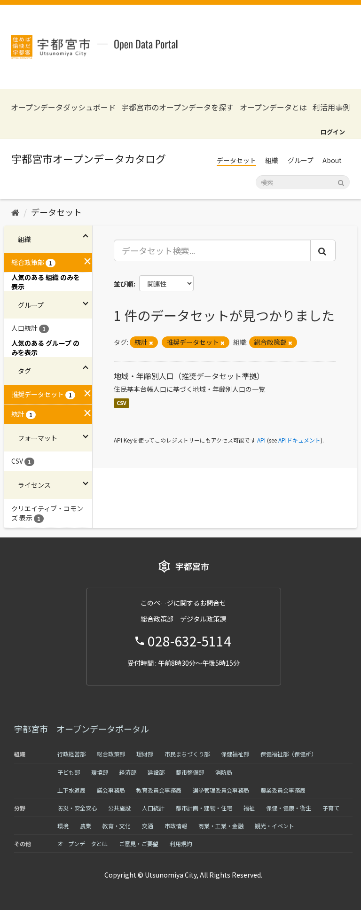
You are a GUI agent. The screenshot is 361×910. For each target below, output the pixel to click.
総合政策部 (111, 754)
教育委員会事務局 (158, 790)
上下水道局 (71, 790)
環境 (63, 826)
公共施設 (119, 808)
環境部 (99, 772)
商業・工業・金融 (220, 826)
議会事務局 (111, 790)
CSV (121, 402)
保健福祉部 (235, 754)
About (332, 160)
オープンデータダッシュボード (63, 107)
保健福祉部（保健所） (288, 754)
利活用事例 (331, 107)
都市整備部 (190, 772)
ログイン (333, 131)
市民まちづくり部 (187, 754)
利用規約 (181, 844)
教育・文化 (116, 826)
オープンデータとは (273, 107)
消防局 (223, 772)
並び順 (123, 283)
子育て (330, 808)
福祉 (249, 808)
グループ (301, 160)
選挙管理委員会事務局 (221, 790)
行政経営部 (71, 754)
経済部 (127, 772)
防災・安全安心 (77, 808)
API (261, 440)
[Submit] (341, 182)
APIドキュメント (299, 440)
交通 (147, 826)
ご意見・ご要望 (138, 844)
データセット (236, 160)
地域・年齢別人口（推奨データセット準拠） (189, 375)
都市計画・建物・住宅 (204, 808)
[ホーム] (15, 212)
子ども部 (68, 772)
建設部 (156, 772)
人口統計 (153, 808)
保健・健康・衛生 (288, 808)
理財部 (144, 754)
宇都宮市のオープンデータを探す (177, 107)
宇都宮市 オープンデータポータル (81, 729)
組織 (271, 160)
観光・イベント (274, 826)
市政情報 (176, 826)
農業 (85, 826)
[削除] (151, 342)
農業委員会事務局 (283, 790)
